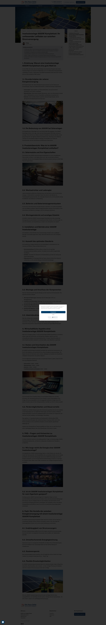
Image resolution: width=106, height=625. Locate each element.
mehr (53, 314)
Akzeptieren (53, 312)
